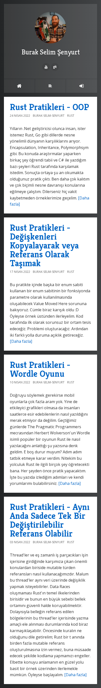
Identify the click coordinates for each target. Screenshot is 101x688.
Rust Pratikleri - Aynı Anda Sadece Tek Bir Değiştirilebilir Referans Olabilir (49, 520)
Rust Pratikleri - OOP (49, 107)
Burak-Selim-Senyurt (48, 116)
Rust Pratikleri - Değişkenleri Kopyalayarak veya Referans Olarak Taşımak (44, 245)
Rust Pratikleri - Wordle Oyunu (40, 369)
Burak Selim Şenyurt (51, 52)
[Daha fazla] (21, 341)
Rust (70, 116)
